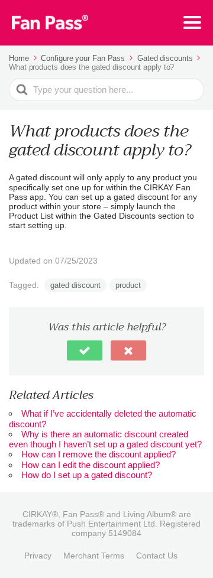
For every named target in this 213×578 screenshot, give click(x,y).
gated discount (75, 285)
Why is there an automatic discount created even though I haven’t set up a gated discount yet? (105, 439)
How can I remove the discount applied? (98, 454)
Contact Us (157, 555)
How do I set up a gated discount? (86, 475)
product (128, 285)
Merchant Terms (93, 555)
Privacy (37, 555)
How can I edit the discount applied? (90, 465)
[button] (84, 350)
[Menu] (192, 22)
